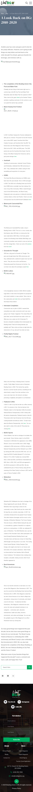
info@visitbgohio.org (17, 776)
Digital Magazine (23, 754)
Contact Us (7, 758)
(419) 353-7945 (18, 772)
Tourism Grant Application (23, 761)
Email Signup (23, 758)
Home (2, 13)
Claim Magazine (23, 751)
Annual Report (7, 751)
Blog (7, 13)
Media (6, 754)
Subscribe (16, 739)
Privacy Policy (16, 788)
